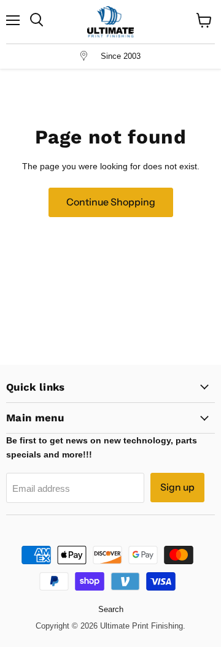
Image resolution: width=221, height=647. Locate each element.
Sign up (177, 487)
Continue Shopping (110, 202)
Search (110, 609)
